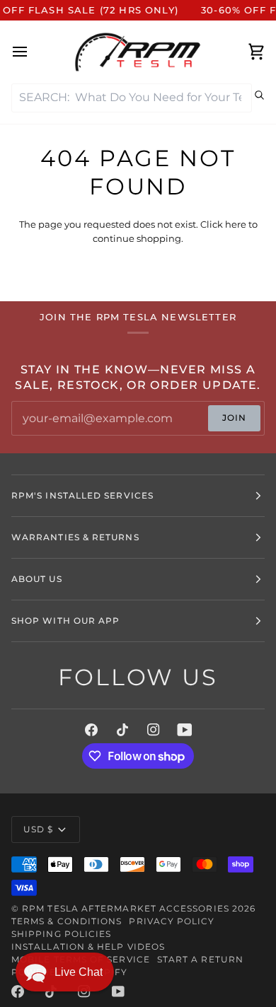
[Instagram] (153, 729)
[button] (65, 972)
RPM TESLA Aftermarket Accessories (125, 908)
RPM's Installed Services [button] (82, 495)
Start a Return (200, 959)
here (235, 224)
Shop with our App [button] (65, 620)
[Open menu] (32, 52)
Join (234, 417)
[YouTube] (184, 729)
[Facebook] (91, 729)
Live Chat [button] (78, 972)
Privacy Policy (171, 921)
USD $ (38, 829)
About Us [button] (36, 579)
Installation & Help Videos (88, 946)
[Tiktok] (122, 729)
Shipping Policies (61, 934)
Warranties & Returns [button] (75, 537)
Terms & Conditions (66, 921)
